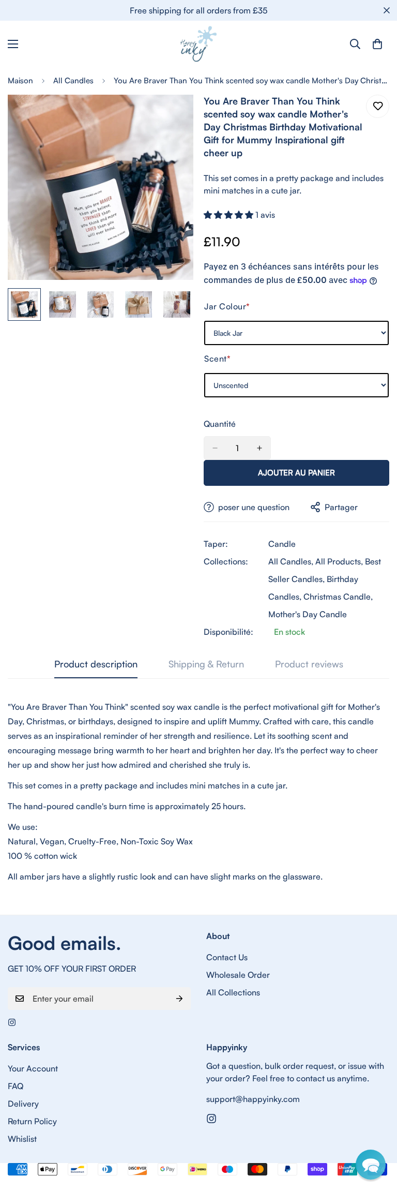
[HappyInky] (198, 44)
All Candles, (290, 561)
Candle (282, 544)
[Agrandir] (171, 116)
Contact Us (227, 957)
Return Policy (32, 1121)
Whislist (22, 1139)
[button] (229, 215)
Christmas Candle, (338, 596)
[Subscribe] (179, 998)
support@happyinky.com (253, 1099)
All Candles (73, 80)
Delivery (23, 1103)
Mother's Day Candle (307, 614)
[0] (377, 44)
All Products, (339, 561)
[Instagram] (12, 1022)
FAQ (15, 1086)
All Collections (233, 992)
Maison (20, 80)
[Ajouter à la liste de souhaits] (377, 106)
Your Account (33, 1068)
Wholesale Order (238, 975)
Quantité (220, 424)
